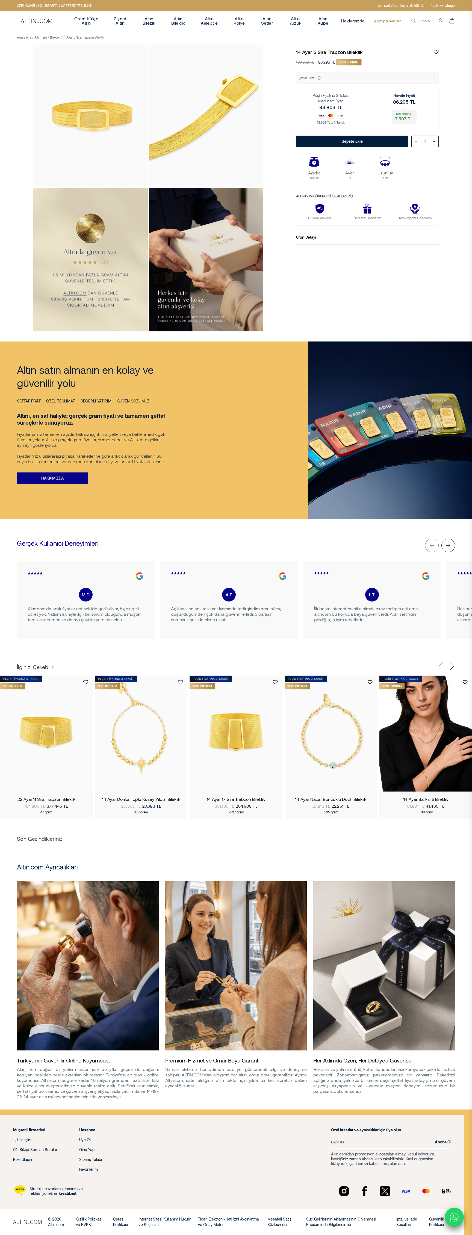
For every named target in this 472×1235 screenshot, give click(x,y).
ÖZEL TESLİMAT (60, 401)
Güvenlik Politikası (436, 1222)
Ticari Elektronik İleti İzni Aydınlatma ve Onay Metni (228, 1222)
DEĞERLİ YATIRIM (96, 401)
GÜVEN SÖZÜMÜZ (133, 401)
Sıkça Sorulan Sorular (38, 1149)
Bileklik (54, 37)
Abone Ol (443, 1142)
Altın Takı (40, 37)
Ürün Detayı (306, 237)
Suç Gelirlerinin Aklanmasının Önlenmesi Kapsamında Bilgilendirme (341, 1222)
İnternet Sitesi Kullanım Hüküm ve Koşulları (165, 1222)
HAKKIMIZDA (52, 478)
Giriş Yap (87, 1149)
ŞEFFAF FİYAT (29, 401)
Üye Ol (85, 1139)
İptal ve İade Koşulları (406, 1222)
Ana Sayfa (24, 37)
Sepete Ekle (352, 141)
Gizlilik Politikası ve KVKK (89, 1222)
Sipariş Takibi (90, 1159)
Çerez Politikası (120, 1222)
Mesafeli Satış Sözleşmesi (279, 1222)
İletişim (25, 1139)
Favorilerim (88, 1169)
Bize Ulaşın (445, 5)
